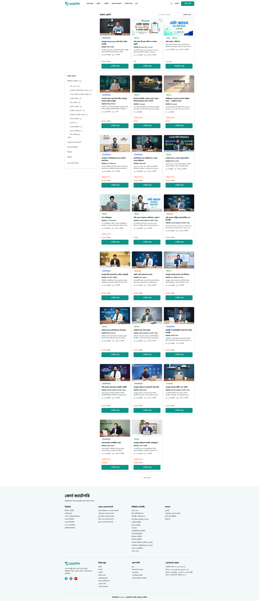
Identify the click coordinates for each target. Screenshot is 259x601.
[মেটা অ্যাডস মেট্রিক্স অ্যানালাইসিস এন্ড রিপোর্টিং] (179, 220)
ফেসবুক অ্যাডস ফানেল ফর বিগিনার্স (177, 274)
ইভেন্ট (100, 570)
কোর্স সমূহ (90, 4)
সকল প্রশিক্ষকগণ (104, 581)
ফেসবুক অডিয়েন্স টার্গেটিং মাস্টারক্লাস (146, 443)
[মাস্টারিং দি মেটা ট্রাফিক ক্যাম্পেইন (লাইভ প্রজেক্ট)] (179, 333)
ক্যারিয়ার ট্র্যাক (103, 578)
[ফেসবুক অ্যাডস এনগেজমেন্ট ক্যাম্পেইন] (147, 389)
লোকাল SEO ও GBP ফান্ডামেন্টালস (177, 158)
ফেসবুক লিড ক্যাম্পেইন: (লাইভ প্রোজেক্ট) (114, 274)
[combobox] (188, 15)
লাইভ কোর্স (102, 575)
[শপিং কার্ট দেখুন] (171, 3)
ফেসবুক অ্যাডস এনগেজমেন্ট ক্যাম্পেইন (146, 387)
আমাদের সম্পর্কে (137, 570)
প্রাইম (99, 4)
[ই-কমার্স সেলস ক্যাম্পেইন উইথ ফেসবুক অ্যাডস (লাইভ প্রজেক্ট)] (115, 102)
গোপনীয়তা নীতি (137, 575)
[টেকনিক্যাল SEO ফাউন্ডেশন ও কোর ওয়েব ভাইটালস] (147, 162)
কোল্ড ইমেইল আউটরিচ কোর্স (111, 443)
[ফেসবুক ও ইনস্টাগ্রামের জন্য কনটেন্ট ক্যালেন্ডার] (115, 162)
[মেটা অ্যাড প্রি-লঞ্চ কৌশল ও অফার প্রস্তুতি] (147, 44)
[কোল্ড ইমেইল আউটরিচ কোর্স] (115, 445)
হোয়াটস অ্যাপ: (175, 567)
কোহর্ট (106, 4)
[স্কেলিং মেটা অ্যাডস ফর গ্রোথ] (147, 276)
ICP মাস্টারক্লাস (106, 218)
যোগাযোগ (135, 572)
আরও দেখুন (147, 478)
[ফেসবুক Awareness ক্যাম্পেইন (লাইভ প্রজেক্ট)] (115, 44)
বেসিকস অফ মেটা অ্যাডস (142, 330)
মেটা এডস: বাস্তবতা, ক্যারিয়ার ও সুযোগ (146, 218)
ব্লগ (136, 4)
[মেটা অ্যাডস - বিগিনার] (179, 44)
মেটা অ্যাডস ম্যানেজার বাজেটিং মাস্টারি (114, 387)
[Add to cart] (127, 21)
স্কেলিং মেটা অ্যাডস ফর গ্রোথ (143, 274)
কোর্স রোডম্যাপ (117, 4)
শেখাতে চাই (128, 4)
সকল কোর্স (71, 76)
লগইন (177, 4)
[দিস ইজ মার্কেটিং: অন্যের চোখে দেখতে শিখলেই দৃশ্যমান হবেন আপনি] (147, 102)
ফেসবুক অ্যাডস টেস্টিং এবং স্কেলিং (177, 387)
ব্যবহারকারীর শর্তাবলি (139, 578)
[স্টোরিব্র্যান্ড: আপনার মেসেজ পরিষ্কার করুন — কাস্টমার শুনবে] (179, 102)
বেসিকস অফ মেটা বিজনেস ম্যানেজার (113, 330)
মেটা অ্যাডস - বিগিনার (173, 42)
